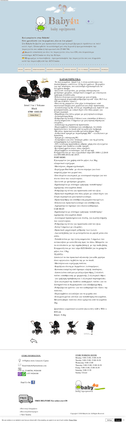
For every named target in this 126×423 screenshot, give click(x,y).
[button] (36, 327)
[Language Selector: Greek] (90, 21)
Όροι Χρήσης (26, 414)
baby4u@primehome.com (36, 365)
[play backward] (30, 327)
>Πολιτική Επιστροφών (29, 411)
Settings (109, 420)
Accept (118, 420)
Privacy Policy (73, 420)
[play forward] (95, 327)
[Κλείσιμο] (124, 420)
